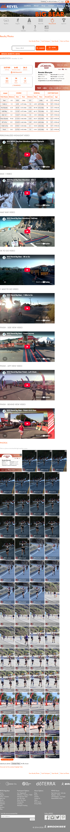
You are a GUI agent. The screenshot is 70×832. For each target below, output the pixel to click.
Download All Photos (7, 759)
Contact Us (37, 798)
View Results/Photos (34, 41)
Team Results (55, 41)
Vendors (36, 796)
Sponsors (2, 802)
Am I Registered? (21, 793)
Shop (43, 6)
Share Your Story (21, 800)
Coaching (19, 804)
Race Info (2, 798)
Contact (51, 6)
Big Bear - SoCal (55, 795)
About (36, 6)
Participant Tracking (22, 805)
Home (1, 793)
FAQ (1, 805)
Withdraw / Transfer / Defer (25, 795)
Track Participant (45, 41)
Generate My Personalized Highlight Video (11, 767)
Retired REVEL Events (56, 798)
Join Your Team (21, 798)
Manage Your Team (22, 796)
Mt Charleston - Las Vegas (58, 796)
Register (2, 795)
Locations (27, 6)
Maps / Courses (4, 796)
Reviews (2, 807)
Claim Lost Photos (64, 41)
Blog (67, 6)
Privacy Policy (37, 804)
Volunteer (2, 804)
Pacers (36, 795)
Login (62, 2)
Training (60, 6)
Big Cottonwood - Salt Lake (58, 793)
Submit (32, 819)
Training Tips (20, 802)
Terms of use (37, 802)
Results (2, 800)
